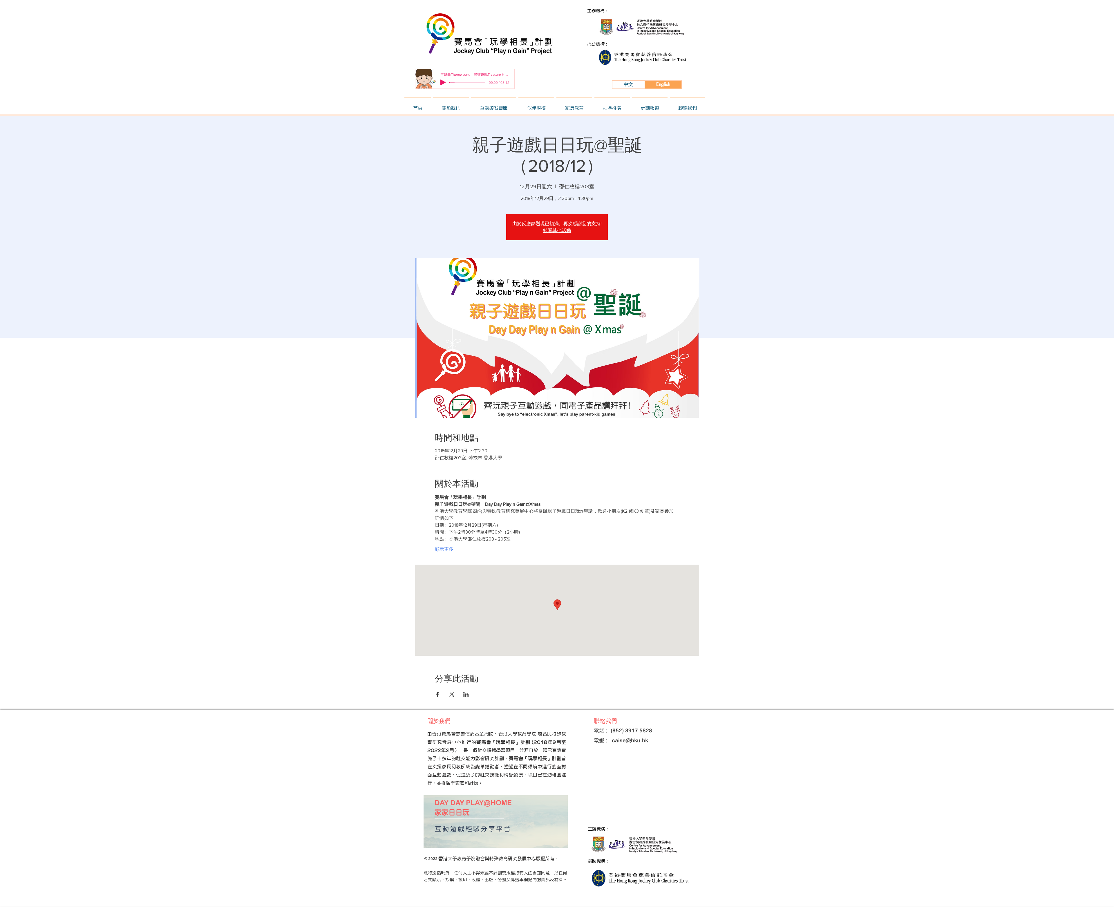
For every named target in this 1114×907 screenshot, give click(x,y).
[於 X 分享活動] (452, 694)
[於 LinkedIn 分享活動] (466, 694)
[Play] (443, 82)
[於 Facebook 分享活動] (437, 694)
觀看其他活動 (557, 230)
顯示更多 (444, 549)
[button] (451, 105)
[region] (496, 821)
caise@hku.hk (630, 740)
